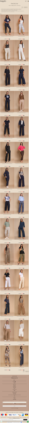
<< (22, 7)
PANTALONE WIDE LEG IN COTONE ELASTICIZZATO (7, 316)
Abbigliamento (13, 5)
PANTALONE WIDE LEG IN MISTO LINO (21, 316)
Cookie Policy (14, 393)
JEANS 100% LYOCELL (21, 367)
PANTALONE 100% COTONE (21, 214)
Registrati (14, 397)
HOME (10, 5)
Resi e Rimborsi (14, 386)
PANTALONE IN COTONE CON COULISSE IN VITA (7, 36)
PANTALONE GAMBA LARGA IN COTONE (21, 87)
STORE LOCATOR (15, 389)
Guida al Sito (14, 384)
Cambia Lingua (14, 420)
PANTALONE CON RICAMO (21, 36)
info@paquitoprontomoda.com (16, 418)
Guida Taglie (14, 387)
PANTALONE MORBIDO (7, 87)
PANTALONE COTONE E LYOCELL (7, 214)
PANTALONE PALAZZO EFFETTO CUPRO (21, 138)
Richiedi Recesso (25, 419)
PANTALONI (18, 5)
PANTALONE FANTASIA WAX (7, 367)
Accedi (14, 398)
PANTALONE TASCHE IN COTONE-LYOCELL (7, 138)
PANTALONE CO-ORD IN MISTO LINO (7, 265)
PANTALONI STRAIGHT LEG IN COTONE (21, 265)
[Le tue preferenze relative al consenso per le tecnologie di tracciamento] (1, 421)
